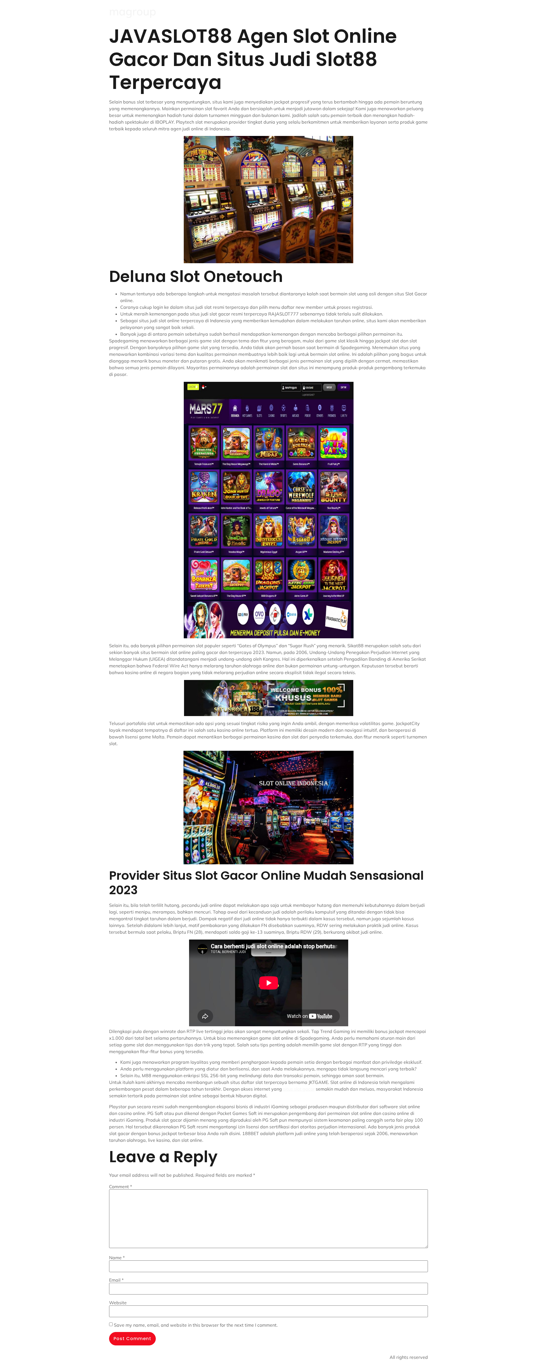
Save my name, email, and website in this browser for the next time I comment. (196, 1325)
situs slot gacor (299, 1089)
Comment (120, 1186)
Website (118, 1302)
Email (116, 1280)
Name (117, 1257)
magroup (132, 11)
